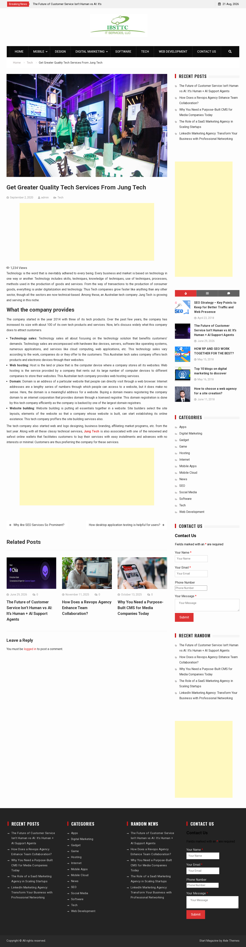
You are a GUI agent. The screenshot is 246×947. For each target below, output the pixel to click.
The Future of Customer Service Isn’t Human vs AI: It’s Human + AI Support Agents (215, 330)
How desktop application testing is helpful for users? (124, 525)
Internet (184, 459)
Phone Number (185, 582)
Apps (182, 427)
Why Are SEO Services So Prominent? (38, 525)
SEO (182, 486)
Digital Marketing (90, 51)
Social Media (188, 492)
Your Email (183, 567)
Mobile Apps (188, 466)
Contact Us (206, 51)
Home (19, 51)
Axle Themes (231, 940)
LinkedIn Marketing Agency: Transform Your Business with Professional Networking (31, 892)
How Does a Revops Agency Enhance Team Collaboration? (86, 608)
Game (183, 446)
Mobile (38, 51)
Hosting (184, 453)
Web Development (173, 51)
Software (123, 51)
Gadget (184, 440)
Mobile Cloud (188, 472)
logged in (30, 649)
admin (45, 197)
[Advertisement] (87, 232)
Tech (145, 51)
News (183, 479)
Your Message (185, 596)
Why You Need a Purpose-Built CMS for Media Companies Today (140, 608)
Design (60, 51)
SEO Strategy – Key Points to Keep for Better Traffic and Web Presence (215, 307)
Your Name (183, 552)
